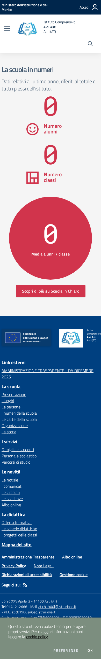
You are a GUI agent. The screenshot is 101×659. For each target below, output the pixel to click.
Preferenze (65, 650)
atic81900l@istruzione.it (57, 606)
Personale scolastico (19, 456)
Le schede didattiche (19, 529)
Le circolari (11, 492)
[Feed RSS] (25, 585)
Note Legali (44, 566)
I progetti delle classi (19, 535)
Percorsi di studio (16, 462)
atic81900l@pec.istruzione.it (33, 612)
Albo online (11, 505)
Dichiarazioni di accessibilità (27, 574)
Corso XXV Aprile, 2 (16, 601)
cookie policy (37, 637)
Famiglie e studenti (18, 450)
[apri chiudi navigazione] (7, 29)
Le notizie (10, 480)
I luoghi (8, 401)
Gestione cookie (74, 574)
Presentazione (14, 394)
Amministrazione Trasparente (28, 557)
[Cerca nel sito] (90, 44)
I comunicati (12, 486)
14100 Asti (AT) (45, 601)
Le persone (11, 407)
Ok (90, 650)
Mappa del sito (17, 544)
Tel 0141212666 (14, 606)
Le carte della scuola (19, 419)
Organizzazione (15, 425)
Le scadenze (12, 498)
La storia (9, 432)
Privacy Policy (14, 566)
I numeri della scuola (19, 413)
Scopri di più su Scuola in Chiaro (50, 291)
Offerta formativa (17, 522)
